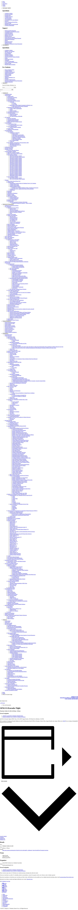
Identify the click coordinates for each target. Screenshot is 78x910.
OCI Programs (10, 662)
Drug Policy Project (16, 445)
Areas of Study (8, 95)
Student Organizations (9, 73)
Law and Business (10, 98)
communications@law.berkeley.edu (66, 877)
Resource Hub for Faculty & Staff (11, 24)
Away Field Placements (11, 595)
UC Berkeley (5, 906)
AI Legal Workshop (16, 476)
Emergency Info (8, 23)
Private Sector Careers (11, 628)
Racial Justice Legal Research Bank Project (20, 515)
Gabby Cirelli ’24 (13, 536)
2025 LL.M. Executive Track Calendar (17, 156)
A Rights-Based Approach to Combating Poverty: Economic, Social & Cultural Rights (28, 380)
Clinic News (12, 348)
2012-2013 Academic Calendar (16, 171)
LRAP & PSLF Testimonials (17, 287)
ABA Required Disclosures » (13, 235)
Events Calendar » (13, 145)
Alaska (13, 496)
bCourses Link (8, 15)
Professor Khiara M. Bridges (15, 553)
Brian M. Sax (12, 418)
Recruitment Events (13, 218)
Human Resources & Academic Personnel (13, 38)
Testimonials (9, 589)
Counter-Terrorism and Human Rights (19, 381)
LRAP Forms (14, 282)
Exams (6, 58)
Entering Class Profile (11, 214)
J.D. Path (14, 103)
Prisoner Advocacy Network (17, 489)
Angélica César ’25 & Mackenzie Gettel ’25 (18, 527)
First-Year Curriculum (11, 118)
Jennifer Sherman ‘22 (14, 552)
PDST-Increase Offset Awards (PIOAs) (19, 277)
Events (3, 2)
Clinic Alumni (15, 402)
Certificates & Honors (9, 147)
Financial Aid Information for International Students (20, 313)
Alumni (3, 5)
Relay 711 (4, 903)
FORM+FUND (13, 609)
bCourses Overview (9, 14)
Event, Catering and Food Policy (11, 22)
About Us (12, 363)
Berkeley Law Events (9, 35)
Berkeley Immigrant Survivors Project (19, 432)
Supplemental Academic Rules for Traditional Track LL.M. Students (23, 183)
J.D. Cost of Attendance (14, 268)
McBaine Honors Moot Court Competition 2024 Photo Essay (24, 574)
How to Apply (12, 427)
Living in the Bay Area (11, 226)
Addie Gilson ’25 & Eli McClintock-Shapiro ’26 (19, 529)
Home (3, 692)
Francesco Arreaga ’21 (14, 549)
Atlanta (13, 497)
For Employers (8, 669)
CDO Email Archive (11, 664)
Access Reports (13, 408)
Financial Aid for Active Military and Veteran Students (20, 312)
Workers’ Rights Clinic (16, 472)
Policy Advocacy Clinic (11, 386)
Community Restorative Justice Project (19, 482)
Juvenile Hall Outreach (16, 485)
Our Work (12, 366)
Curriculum (12, 101)
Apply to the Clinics (11, 336)
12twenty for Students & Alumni (11, 690)
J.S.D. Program (10, 131)
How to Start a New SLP (14, 474)
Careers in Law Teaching (10, 683)
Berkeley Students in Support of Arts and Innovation (22, 479)
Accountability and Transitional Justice (19, 378)
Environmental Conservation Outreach (19, 448)
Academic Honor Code (14, 184)
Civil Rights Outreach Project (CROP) (19, 481)
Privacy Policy (5, 905)
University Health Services (10, 79)
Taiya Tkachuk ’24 (13, 538)
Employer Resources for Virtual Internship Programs (17, 677)
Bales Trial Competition (14, 580)
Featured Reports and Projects (18, 377)
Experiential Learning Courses (11, 560)
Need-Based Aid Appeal (17, 270)
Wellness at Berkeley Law (10, 77)
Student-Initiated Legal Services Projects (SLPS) (16, 426)
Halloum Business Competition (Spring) (17, 578)
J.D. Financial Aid (8, 52)
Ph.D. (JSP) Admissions (9, 237)
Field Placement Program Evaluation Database (16, 604)
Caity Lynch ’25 (13, 532)
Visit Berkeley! (13, 250)
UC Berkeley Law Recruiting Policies (14, 670)
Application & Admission (15, 132)
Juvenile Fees (12, 394)
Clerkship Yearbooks (14, 652)
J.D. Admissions (8, 206)
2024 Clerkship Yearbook (17, 653)
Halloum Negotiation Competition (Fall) (17, 575)
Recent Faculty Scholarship (10, 326)
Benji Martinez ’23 (13, 545)
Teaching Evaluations (9, 55)
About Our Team (10, 310)
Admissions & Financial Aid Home (11, 205)
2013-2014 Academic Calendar (16, 170)
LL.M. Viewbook (10, 256)
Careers (4, 619)
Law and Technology (11, 99)
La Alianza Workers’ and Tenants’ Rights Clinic (21, 457)
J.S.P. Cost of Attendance (14, 296)
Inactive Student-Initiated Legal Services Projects (19, 475)
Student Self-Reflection (16, 375)
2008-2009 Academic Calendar (16, 175)
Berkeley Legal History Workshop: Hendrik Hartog (12, 715)
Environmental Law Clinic (12, 352)
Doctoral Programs (8, 130)
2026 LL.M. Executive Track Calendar (14, 153)
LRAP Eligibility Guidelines (17, 279)
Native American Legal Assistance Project (20, 461)
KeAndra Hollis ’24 (13, 541)
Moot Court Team (13, 584)
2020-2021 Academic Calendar (16, 162)
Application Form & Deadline (18, 134)
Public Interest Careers (11, 633)
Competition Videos (11, 587)
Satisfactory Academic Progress (16, 316)
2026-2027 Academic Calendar (13, 152)
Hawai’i (13, 500)
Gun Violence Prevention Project (18, 453)
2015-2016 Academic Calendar (16, 167)
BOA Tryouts (12, 582)
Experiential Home (8, 334)
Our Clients (14, 367)
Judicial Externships (11, 592)
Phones (6, 40)
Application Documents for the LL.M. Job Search (16, 667)
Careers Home (7, 620)
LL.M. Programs (8, 122)
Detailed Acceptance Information (16, 258)
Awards (8, 555)
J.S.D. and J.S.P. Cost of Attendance (17, 300)
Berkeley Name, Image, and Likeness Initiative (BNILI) (23, 434)
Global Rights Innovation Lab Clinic (14, 362)
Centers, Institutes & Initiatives (11, 332)
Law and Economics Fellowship (16, 116)
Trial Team (12, 586)
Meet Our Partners (10, 253)
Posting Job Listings (11, 673)
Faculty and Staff (15, 340)
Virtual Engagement (13, 217)
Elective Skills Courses (11, 562)
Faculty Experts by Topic (10, 323)
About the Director (11, 616)
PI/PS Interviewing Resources (18, 637)
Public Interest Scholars (16, 273)
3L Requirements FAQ (14, 197)
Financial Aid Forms (11, 305)
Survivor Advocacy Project (17, 470)
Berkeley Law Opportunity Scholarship (19, 272)
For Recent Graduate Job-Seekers (13, 679)
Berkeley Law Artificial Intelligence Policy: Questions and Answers (25, 187)
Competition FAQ (15, 576)
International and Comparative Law (14, 107)
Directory (4, 83)
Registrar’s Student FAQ (12, 199)
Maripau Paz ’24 (13, 542)
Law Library (4, 3)
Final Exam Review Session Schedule (12, 56)
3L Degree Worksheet (14, 198)
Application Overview (14, 240)
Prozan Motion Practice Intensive (16, 566)
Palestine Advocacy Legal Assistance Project (20, 462)
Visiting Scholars (13, 115)
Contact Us (12, 141)
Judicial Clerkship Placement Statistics (14, 689)
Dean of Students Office (9, 69)
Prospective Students (14, 114)
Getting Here (4, 895)
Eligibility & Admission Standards (18, 137)
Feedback (4, 899)
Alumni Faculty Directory (12, 684)
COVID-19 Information (9, 25)
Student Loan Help (16, 284)
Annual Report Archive (14, 416)
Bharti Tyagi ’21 (13, 544)
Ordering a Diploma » (11, 195)
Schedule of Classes (9, 16)
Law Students (10, 606)
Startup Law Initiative (16, 468)
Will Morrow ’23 (13, 547)
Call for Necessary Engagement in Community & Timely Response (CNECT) (22, 510)
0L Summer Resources (11, 625)
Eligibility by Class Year (12, 564)
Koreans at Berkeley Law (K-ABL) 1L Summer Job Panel (14, 716)
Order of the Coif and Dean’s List (13, 181)
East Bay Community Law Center (13, 351)
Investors (9, 611)
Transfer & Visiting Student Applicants (17, 211)
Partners (13, 404)
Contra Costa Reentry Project (17, 442)
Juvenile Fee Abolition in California (19, 396)
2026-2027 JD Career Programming (14, 626)
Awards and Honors (9, 327)
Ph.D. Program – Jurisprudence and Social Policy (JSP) (18, 142)
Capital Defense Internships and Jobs (19, 343)
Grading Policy (10, 672)
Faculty (11, 109)
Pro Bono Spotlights (11, 520)
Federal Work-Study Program (13, 320)
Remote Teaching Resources (10, 30)
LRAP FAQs (14, 288)
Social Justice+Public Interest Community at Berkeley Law (21, 105)
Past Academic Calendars (12, 154)
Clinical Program (8, 335)
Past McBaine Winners (16, 572)
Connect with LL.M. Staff (12, 248)
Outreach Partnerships (11, 229)
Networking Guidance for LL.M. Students (15, 668)
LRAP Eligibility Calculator (17, 280)
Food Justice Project (16, 450)
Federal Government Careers (15, 646)
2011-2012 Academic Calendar (16, 172)
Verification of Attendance (12, 193)
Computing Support (8, 32)
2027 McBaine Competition (17, 569)
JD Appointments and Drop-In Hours (14, 627)
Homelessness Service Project (18, 454)
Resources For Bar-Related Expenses (17, 315)
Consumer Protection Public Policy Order (20, 441)
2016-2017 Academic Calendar (16, 166)
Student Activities (13, 110)
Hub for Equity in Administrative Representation (21, 514)
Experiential (5, 333)
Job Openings (5, 897)
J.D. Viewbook (13, 220)
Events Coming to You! (14, 259)
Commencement (8, 75)
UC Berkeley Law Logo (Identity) (11, 19)
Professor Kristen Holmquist (15, 554)
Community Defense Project (17, 483)
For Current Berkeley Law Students (14, 233)
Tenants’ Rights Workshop (17, 471)
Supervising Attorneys (11, 519)
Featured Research (8, 331)
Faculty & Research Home (10, 322)
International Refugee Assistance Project (20, 456)
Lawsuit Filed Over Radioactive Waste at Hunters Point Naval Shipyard (23, 358)
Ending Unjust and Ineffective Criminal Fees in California (23, 393)
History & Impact (10, 618)
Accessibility (4, 901)
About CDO (7, 622)
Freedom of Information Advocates (19, 452)
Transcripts (9, 192)
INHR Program (13, 597)
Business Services (8, 36)
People (11, 388)
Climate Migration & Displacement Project (20, 440)
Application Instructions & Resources (17, 650)
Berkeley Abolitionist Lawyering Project (20, 477)
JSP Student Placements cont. (15, 144)
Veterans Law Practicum (9, 613)
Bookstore (7, 76)
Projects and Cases (13, 344)
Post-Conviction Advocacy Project (18, 465)
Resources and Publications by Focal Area (18, 383)
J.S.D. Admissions (8, 236)
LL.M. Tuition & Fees (14, 291)
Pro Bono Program (8, 420)
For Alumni (7, 678)
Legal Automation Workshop (17, 487)
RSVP (64, 721)
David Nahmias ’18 (13, 526)
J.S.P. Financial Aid (11, 295)
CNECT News (13, 516)
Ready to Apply (13, 208)
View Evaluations (8, 18)
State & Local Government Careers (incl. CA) (18, 647)
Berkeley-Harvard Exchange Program (14, 121)
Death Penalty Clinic (11, 337)
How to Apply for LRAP (17, 281)
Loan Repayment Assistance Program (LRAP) (19, 278)
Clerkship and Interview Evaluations (17, 658)
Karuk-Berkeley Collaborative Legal (19, 486)
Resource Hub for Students (10, 64)
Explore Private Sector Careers (16, 629)
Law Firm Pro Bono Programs (13, 556)
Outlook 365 (2, 838)
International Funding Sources (15, 294)
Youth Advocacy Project (17, 473)
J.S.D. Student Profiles (14, 140)
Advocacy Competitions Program (11, 563)
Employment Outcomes (9, 686)
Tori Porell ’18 (12, 530)
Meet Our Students (11, 224)
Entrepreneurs (10, 607)
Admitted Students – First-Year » (13, 230)
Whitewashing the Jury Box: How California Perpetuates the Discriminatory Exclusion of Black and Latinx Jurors (34, 347)
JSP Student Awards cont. (15, 143)
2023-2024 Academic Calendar (16, 159)
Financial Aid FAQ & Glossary (13, 304)
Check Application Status (17, 139)
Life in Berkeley (10, 247)
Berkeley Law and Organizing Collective (20, 433)
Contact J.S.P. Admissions (15, 223)
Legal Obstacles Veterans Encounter (19, 459)
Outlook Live (2, 839)
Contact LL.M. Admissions (15, 222)
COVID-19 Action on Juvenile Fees (19, 395)
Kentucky (14, 501)
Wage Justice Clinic (16, 492)
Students (11, 389)
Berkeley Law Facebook (9, 51)
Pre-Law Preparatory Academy (16, 212)
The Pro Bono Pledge (11, 421)
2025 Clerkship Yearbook (17, 655)
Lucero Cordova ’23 (14, 543)
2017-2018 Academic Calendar (16, 165)
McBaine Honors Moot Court (15, 567)
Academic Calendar (8, 13)
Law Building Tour (13, 219)
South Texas (14, 508)
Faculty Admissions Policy (12, 228)
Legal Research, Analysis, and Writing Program (16, 561)
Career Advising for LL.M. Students (12, 666)
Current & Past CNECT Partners (16, 512)
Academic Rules (8, 17)
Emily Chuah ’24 (13, 539)
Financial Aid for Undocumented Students (18, 314)
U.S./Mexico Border (16, 503)
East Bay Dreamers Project (17, 446)
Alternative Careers (11, 663)
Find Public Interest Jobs (14, 636)
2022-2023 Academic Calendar (16, 160)
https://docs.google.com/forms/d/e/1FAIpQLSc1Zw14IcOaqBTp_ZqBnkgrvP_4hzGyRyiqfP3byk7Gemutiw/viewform (25, 850)
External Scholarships (16, 271)
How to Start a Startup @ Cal (15, 608)
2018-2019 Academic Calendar (16, 164)
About (11, 400)
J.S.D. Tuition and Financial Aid (18, 136)
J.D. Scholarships (13, 269)
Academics (5, 93)
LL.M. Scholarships (13, 293)
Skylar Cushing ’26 (13, 528)
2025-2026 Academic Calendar (16, 155)
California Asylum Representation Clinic (20, 437)
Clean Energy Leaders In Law (18, 439)
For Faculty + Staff (6, 8)
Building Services (8, 42)
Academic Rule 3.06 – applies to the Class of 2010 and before (22, 188)
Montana (14, 506)
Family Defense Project (16, 449)
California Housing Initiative (17, 438)
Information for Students (14, 342)
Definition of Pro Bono (14, 422)
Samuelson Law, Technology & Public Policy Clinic (17, 399)
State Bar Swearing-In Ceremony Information (18, 202)
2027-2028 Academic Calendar (16, 177)
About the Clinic (13, 339)
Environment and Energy (12, 97)
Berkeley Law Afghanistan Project (16, 511)
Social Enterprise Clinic (11, 409)
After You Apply (13, 242)
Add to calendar (4, 781)
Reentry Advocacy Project (17, 490)
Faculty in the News (9, 330)
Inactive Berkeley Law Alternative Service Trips (19, 504)
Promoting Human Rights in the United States (21, 379)
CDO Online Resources (12, 682)
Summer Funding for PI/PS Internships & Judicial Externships (24, 642)
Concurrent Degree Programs (13, 119)
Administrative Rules (11, 602)
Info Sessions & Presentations (13, 306)
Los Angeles (14, 505)
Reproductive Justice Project (17, 467)
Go (14, 87)
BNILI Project (12, 522)
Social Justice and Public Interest (13, 100)
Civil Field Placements (11, 593)
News (3, 1)
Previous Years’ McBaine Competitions (19, 573)
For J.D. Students (8, 624)
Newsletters (12, 359)
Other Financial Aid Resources (13, 311)
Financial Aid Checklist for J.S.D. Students (18, 302)
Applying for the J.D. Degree (13, 207)
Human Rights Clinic (11, 369)
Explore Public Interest (14, 634)
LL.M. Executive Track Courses (16, 125)
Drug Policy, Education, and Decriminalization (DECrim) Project (22, 531)
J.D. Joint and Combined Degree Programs (18, 289)
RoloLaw (7, 21)
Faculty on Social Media (9, 328)
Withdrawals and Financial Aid (16, 317)
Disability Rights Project (17, 444)
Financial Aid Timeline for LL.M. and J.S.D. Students (20, 292)
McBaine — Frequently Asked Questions (20, 570)
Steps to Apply (15, 133)
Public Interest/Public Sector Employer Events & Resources (23, 635)
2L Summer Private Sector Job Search (19, 631)
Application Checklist (16, 138)
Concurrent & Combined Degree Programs (15, 227)
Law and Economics (11, 112)
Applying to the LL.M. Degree (13, 239)
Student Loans (10, 318)
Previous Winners (15, 577)
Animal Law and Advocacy (17, 429)
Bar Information (10, 200)
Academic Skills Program (10, 72)
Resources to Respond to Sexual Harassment (13, 43)
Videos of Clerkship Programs (15, 659)
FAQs (11, 213)
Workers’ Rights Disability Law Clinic (19, 493)
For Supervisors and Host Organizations (15, 599)
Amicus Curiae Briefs (16, 345)
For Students (5, 45)
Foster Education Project (17, 451)
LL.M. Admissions (8, 238)
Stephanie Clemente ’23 (14, 548)
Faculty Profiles (8, 53)
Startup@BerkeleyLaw (9, 605)
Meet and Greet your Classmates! (16, 260)
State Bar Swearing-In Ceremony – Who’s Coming (22, 203)
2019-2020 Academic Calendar (16, 163)
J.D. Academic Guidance (12, 196)
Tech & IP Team (13, 585)
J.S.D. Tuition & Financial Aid (13, 299)
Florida (13, 499)
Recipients (12, 419)
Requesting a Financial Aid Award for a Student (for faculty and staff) (20, 309)
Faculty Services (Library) (10, 37)
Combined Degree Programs (12, 120)
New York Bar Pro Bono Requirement (14, 558)
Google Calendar (3, 836)
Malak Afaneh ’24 (13, 540)
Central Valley (15, 498)
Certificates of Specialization (12, 129)
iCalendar (2, 837)
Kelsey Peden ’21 (13, 551)
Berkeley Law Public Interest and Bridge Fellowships (22, 644)
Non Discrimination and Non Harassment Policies (17, 671)
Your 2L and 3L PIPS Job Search (18, 638)
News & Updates (15, 285)
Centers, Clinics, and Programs (16, 108)
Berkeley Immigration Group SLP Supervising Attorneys (21, 533)
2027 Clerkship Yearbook (17, 657)
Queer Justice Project (16, 466)
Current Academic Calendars (15, 127)
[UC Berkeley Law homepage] (5, 881)
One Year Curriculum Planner (13, 150)
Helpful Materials (15, 571)
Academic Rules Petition (14, 185)
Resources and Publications (15, 390)
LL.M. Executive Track (11, 123)
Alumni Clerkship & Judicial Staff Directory (18, 651)
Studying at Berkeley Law (12, 225)
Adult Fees (12, 391)
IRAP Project (12, 525)
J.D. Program (7, 117)
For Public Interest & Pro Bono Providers (15, 559)
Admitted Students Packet (12, 257)
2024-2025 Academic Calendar (16, 158)
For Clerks (12, 660)
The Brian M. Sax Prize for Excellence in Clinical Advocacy (19, 417)
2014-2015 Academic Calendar (16, 169)
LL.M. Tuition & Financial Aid (13, 290)
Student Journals (8, 74)
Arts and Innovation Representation (19, 430)
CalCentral (7, 60)
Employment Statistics (11, 688)
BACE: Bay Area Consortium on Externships (18, 600)
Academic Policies (8, 70)
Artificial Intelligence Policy (15, 186)
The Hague (12, 596)
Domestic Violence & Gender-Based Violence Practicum (16, 615)
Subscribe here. (30, 879)
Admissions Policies (11, 234)
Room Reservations (8, 41)
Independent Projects (11, 517)
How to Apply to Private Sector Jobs (17, 630)
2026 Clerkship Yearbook (17, 656)
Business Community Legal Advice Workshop (21, 435)
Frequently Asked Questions (12, 603)
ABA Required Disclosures (7, 898)
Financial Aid (7, 262)
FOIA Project (12, 523)
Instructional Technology (9, 39)
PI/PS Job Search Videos (17, 640)
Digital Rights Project (16, 443)
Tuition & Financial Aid (14, 245)
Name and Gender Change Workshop (19, 460)
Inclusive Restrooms (9, 81)
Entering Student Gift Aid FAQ (18, 267)
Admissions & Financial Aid (8, 204)
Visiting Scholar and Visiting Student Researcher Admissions (16, 261)
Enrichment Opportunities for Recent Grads (15, 680)
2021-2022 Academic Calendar (16, 161)
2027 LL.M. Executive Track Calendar (17, 178)
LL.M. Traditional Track (12, 126)
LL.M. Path (14, 104)
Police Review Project (16, 463)
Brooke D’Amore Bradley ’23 (15, 537)
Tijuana (13, 509)
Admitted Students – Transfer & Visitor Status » (16, 231)
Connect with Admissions (12, 215)
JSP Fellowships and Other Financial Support (18, 298)
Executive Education (9, 148)
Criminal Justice (10, 96)
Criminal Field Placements (12, 594)
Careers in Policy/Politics (14, 648)
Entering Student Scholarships (18, 266)
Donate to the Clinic (13, 350)
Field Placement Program (10, 588)
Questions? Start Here (11, 255)
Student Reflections (16, 365)
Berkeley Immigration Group (17, 431)
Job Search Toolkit (8, 623)
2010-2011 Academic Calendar (16, 173)
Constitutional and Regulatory (13, 111)
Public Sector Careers (11, 645)
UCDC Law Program (14, 598)
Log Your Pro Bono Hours (12, 423)
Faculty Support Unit (9, 33)
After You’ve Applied (14, 209)
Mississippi (14, 507)
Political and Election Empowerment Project (20, 464)
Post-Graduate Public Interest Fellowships (20, 639)
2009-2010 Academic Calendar (16, 174)
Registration (9, 191)
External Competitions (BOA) (13, 581)
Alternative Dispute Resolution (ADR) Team (18, 583)
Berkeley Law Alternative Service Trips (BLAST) (17, 494)
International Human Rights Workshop (19, 455)
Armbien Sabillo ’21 (14, 550)
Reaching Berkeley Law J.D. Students (14, 675)
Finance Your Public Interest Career (16, 641)
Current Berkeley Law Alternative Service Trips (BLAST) (21, 495)
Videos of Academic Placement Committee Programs (17, 685)
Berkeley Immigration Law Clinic (18, 478)
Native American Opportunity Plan (19, 275)
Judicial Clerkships (11, 649)
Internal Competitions (11, 565)
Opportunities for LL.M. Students (13, 518)
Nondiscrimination (6, 904)
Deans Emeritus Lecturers (10, 325)
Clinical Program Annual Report (13, 415)
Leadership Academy (16, 274)
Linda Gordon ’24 (13, 521)
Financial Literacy (10, 307)
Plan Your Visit (13, 216)
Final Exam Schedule (9, 59)
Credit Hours (12, 189)
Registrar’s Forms (10, 194)
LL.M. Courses (10, 128)
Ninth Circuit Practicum (9, 614)
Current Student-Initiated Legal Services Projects (19, 428)
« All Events (2, 702)
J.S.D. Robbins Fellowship (15, 301)
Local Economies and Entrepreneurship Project (21, 488)
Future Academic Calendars (12, 176)
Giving (3, 4)
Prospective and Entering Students (16, 264)
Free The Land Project (16, 484)
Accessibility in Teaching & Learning (12, 31)
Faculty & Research (6, 321)
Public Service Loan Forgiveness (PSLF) (20, 283)
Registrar (6, 78)
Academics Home (8, 94)
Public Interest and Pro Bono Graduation (20, 106)
